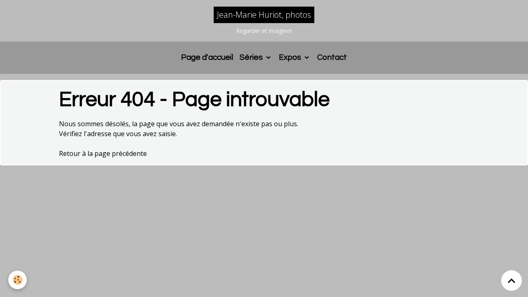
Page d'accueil (207, 57)
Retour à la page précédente (103, 153)
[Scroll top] (511, 280)
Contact (332, 57)
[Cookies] (17, 280)
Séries (252, 57)
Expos (291, 57)
